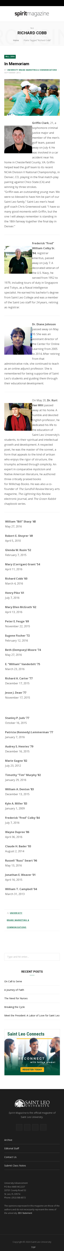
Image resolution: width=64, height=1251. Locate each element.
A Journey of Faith (14, 989)
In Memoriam (16, 63)
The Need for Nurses (16, 998)
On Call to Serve (13, 981)
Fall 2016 (10, 57)
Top (33, 1247)
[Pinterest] (52, 913)
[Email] (56, 913)
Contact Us (10, 1157)
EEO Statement (25, 1213)
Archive (8, 1140)
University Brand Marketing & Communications (32, 70)
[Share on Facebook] (44, 913)
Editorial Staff (11, 1148)
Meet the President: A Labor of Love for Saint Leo (32, 1015)
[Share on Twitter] (48, 913)
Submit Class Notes (15, 1165)
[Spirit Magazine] (32, 14)
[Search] (59, 3)
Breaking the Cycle (14, 1007)
